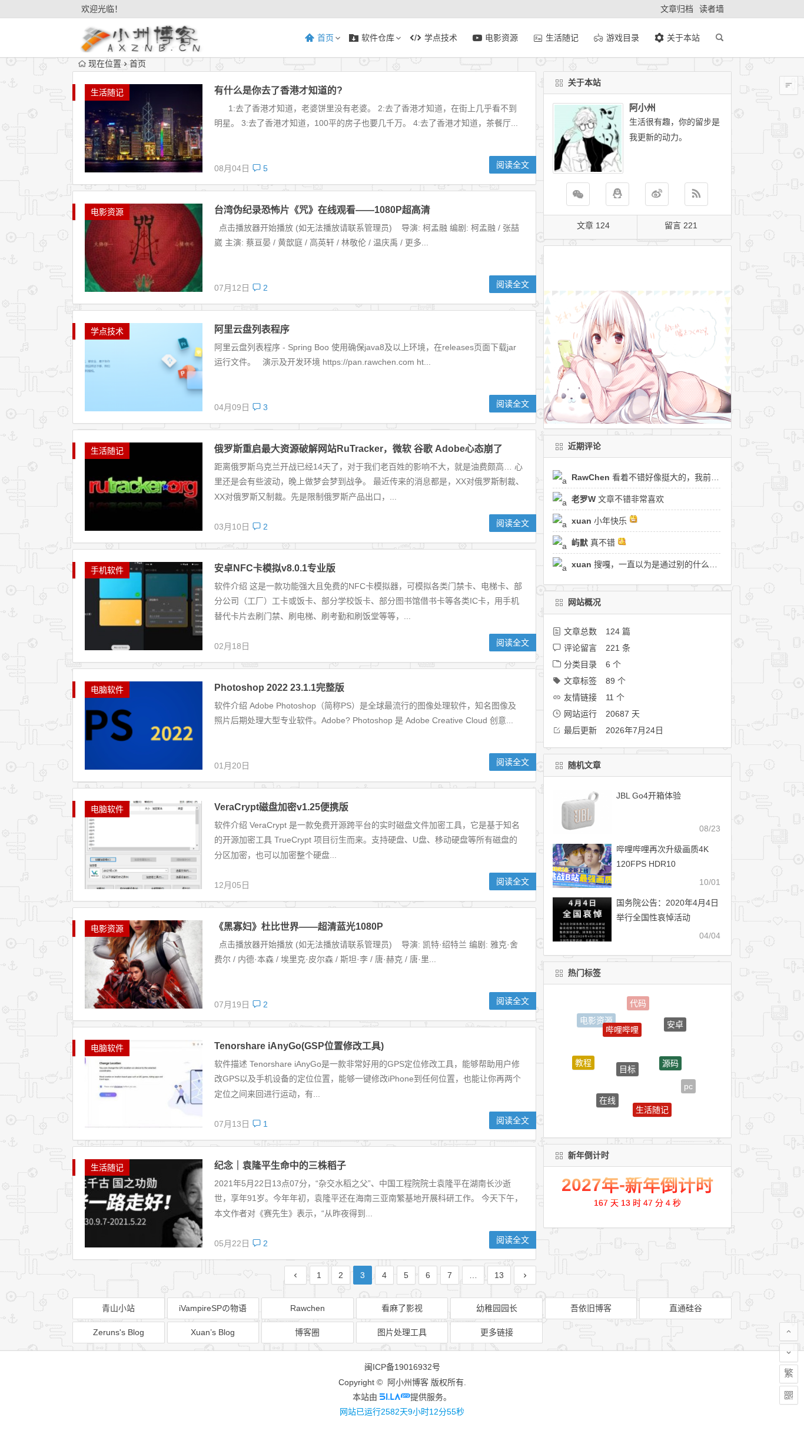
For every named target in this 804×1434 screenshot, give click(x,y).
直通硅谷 (685, 1308)
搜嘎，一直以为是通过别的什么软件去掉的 (661, 564)
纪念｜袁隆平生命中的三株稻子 (280, 1165)
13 (499, 1275)
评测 (668, 1110)
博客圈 (307, 1332)
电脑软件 (107, 689)
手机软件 (107, 570)
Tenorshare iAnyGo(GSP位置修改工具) (299, 1046)
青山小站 (118, 1308)
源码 (670, 1037)
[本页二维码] (788, 1395)
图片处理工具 (402, 1332)
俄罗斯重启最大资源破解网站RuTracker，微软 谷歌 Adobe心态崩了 (358, 449)
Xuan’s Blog (213, 1332)
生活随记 (107, 92)
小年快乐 (600, 520)
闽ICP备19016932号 (402, 1367)
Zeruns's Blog (118, 1332)
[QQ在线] (617, 194)
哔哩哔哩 (622, 1009)
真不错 (594, 542)
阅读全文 (512, 164)
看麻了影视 (402, 1308)
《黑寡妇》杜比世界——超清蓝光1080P (298, 926)
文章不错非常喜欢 (618, 499)
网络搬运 (589, 1095)
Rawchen (307, 1308)
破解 (627, 1115)
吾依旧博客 (591, 1308)
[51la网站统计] (395, 1397)
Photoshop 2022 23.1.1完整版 (279, 688)
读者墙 (711, 9)
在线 (607, 1077)
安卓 (675, 1016)
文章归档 (676, 9)
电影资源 (107, 212)
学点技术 (107, 331)
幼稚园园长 (496, 1308)
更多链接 (496, 1332)
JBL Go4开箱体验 (648, 795)
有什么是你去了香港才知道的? (278, 90)
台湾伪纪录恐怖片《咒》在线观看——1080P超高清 (322, 210)
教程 (583, 1050)
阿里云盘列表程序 (252, 329)
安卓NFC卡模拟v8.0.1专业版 (274, 568)
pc (688, 1075)
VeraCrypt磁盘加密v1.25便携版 (281, 807)
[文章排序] (788, 85)
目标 (627, 1037)
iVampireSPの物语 (213, 1308)
